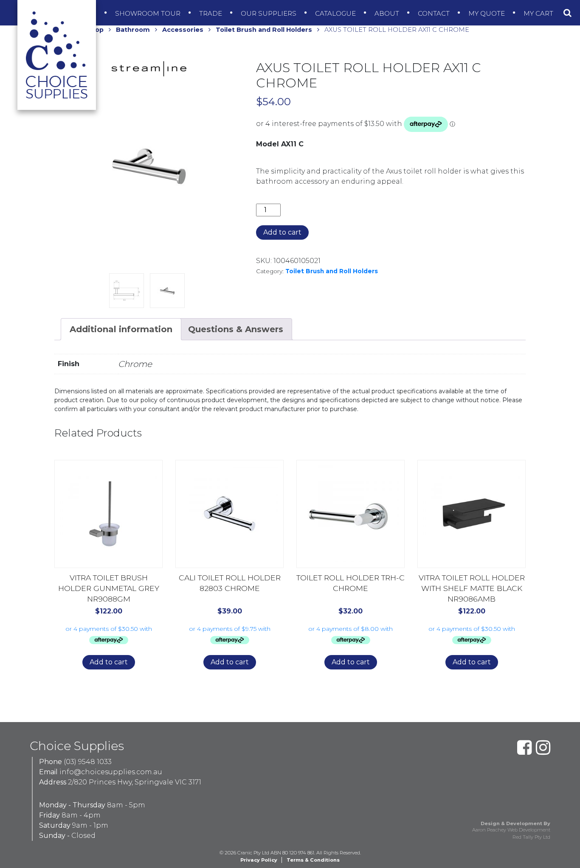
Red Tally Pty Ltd (531, 837)
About (387, 13)
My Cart (539, 13)
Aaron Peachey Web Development (511, 830)
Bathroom (133, 30)
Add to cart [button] (109, 662)
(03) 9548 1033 (88, 762)
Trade (211, 13)
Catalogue (336, 13)
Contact (434, 13)
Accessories (182, 30)
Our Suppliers (269, 13)
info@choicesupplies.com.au (110, 772)
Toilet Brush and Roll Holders (264, 30)
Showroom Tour (148, 13)
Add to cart (282, 232)
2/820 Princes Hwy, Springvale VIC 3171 (134, 782)
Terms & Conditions (313, 860)
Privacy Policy (258, 860)
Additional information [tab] (121, 329)
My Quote (487, 13)
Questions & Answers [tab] (235, 329)
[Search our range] (567, 13)
